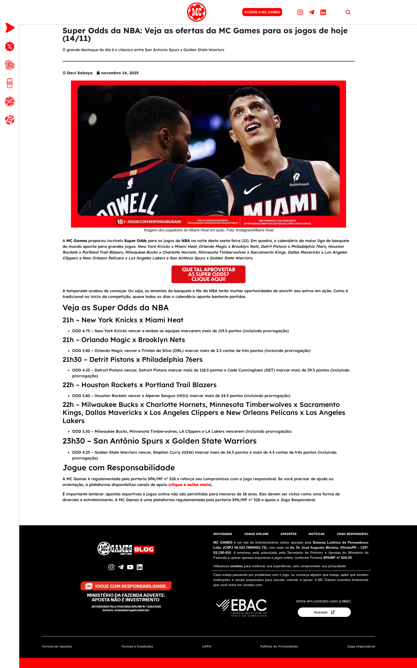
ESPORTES (289, 534)
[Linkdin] (323, 12)
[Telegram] (312, 12)
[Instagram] (300, 12)
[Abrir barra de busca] (348, 12)
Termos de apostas (57, 646)
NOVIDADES (222, 534)
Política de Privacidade (279, 646)
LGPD (206, 646)
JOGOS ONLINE (256, 534)
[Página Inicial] (196, 12)
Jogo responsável (361, 646)
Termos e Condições (137, 646)
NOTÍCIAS (317, 534)
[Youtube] (130, 567)
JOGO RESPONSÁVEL (352, 534)
